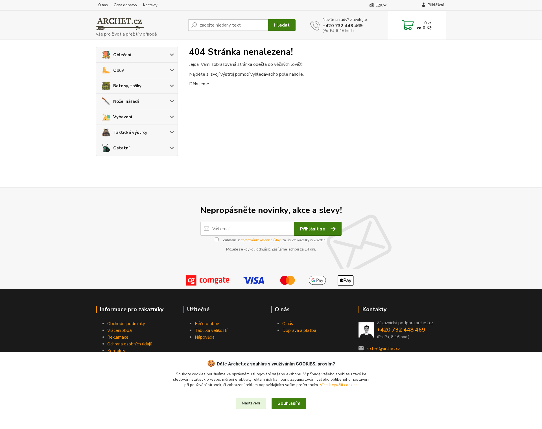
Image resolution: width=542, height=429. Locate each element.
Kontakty (150, 5)
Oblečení (122, 55)
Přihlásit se (313, 229)
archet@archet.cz (383, 348)
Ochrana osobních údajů (129, 344)
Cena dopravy (125, 5)
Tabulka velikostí (211, 330)
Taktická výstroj (130, 132)
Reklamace (117, 337)
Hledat (282, 25)
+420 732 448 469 (343, 26)
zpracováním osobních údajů (261, 240)
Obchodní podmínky (126, 323)
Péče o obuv (207, 323)
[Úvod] (139, 25)
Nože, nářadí (126, 101)
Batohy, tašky (127, 86)
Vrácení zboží (119, 330)
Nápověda (205, 337)
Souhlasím (288, 403)
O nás (103, 5)
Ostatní (121, 148)
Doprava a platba (299, 330)
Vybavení (122, 117)
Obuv (118, 70)
